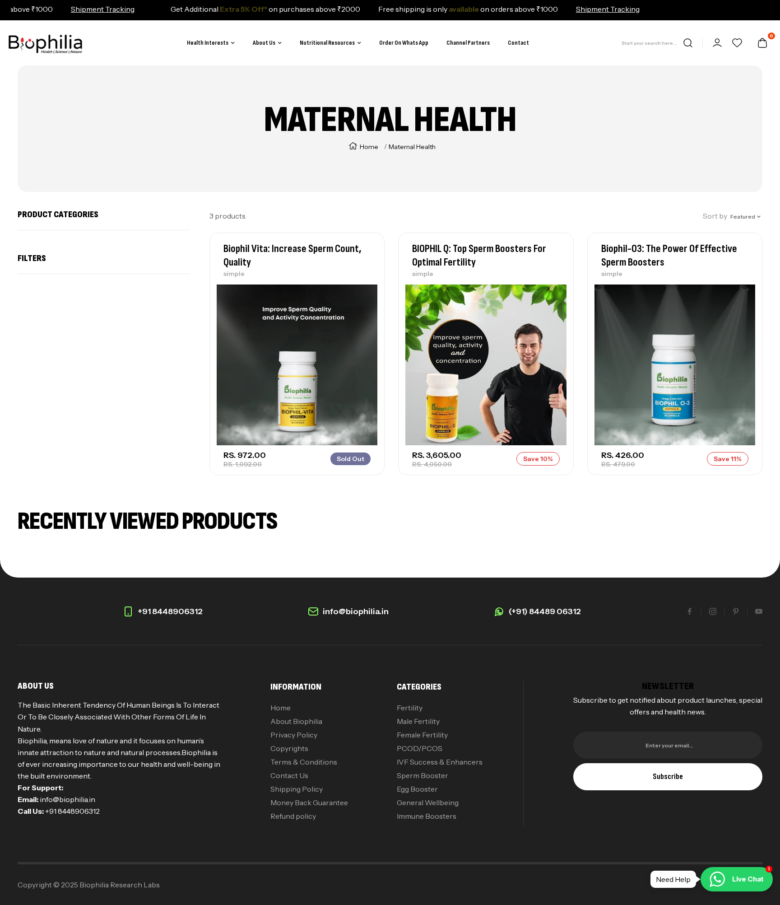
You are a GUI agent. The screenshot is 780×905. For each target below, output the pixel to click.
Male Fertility (418, 721)
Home (369, 147)
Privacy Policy (293, 734)
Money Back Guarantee (309, 802)
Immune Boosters (426, 816)
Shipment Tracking (80, 9)
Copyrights (289, 748)
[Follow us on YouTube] (758, 611)
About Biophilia (296, 721)
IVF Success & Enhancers (440, 761)
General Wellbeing (428, 802)
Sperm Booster (422, 775)
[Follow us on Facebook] (689, 611)
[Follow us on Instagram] (712, 611)
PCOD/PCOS (419, 748)
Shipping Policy (296, 788)
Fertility (409, 707)
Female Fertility (422, 734)
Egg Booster (417, 788)
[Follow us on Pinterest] (735, 611)
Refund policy (293, 816)
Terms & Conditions (303, 761)
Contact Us (289, 775)
